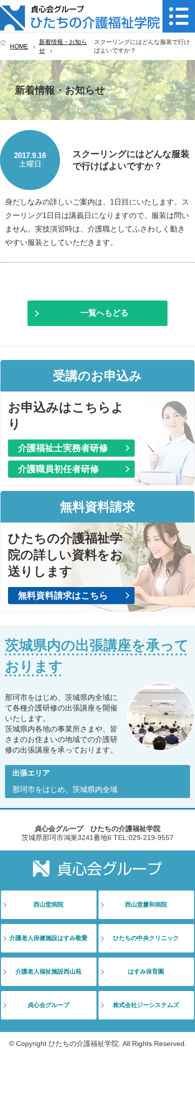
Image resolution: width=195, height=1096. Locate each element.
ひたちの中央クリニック (146, 938)
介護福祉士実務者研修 (63, 448)
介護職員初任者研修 (58, 469)
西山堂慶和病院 (146, 904)
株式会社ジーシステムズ (146, 1005)
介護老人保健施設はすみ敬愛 (49, 938)
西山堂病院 (49, 904)
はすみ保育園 (146, 971)
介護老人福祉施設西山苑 (49, 971)
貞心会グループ (49, 1005)
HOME (19, 46)
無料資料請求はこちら (63, 595)
